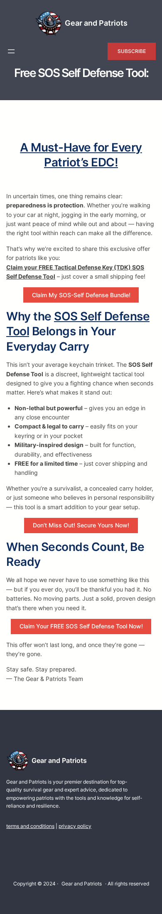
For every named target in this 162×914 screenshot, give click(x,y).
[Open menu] (11, 51)
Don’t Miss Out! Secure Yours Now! (81, 525)
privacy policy (75, 826)
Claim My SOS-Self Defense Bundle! (81, 294)
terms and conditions (30, 826)
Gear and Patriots (96, 23)
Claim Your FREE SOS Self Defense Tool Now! (81, 626)
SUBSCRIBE (132, 51)
